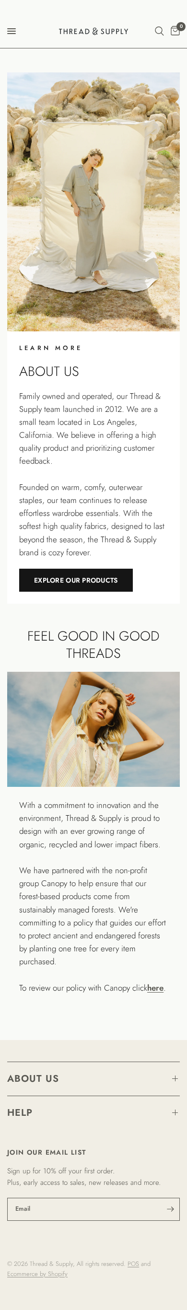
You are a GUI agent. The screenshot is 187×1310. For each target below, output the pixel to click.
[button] (76, 580)
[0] (173, 31)
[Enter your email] (170, 1209)
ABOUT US (33, 1079)
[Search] (159, 31)
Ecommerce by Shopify (37, 1273)
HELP (20, 1113)
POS (133, 1263)
